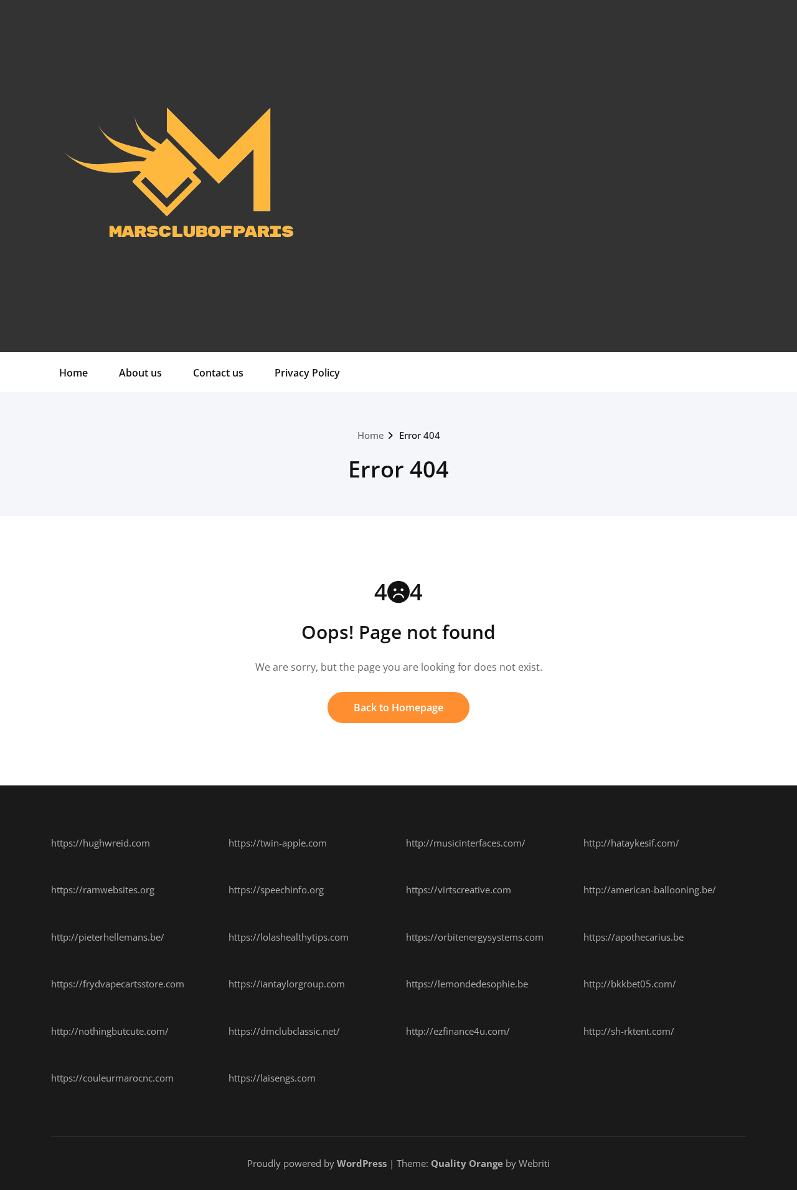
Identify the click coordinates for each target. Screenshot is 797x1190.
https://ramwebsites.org (102, 889)
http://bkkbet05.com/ (629, 983)
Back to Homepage (398, 707)
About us (140, 373)
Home (73, 373)
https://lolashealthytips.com (289, 937)
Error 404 (419, 435)
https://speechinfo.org (276, 889)
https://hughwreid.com (100, 843)
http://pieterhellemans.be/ (107, 937)
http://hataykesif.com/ (631, 843)
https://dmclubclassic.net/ (284, 1031)
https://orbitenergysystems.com (475, 937)
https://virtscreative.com (458, 889)
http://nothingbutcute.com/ (110, 1031)
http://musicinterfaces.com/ (466, 843)
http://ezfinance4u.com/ (458, 1031)
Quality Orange (467, 1163)
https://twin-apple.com (278, 843)
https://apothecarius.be (633, 937)
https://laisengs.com (272, 1078)
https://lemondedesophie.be (467, 983)
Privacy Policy (307, 373)
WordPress (362, 1163)
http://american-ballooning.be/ (649, 889)
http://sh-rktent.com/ (628, 1031)
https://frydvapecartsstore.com (117, 983)
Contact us (218, 373)
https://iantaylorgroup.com (287, 983)
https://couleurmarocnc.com (112, 1078)
